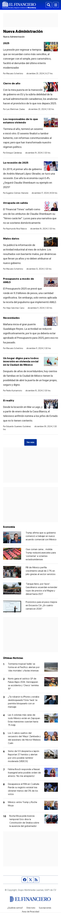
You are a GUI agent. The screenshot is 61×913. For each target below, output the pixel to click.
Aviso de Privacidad (30, 912)
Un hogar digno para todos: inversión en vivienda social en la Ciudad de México (21, 362)
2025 (6, 43)
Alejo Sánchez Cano (15, 308)
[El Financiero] (19, 4)
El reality (8, 400)
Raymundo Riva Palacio (16, 229)
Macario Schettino (14, 74)
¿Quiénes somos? (15, 908)
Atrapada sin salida (15, 203)
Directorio (31, 908)
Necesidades (11, 318)
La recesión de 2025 (15, 163)
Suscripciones (45, 908)
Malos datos (11, 239)
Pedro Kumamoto (14, 391)
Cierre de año (11, 83)
